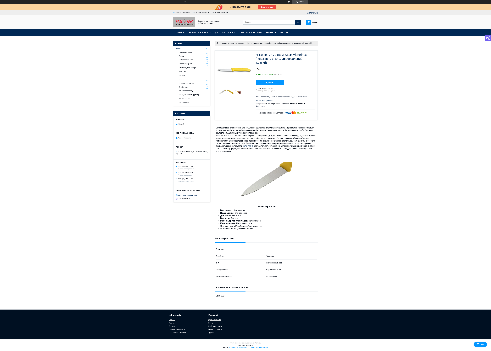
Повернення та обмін (251, 33)
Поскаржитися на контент (238, 347)
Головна (180, 33)
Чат (482, 344)
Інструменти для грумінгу (189, 95)
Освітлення (183, 87)
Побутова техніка (186, 60)
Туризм (182, 75)
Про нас (284, 33)
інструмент (248, 146)
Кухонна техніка (185, 52)
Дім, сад (182, 71)
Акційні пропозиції (186, 91)
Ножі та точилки (237, 43)
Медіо (181, 79)
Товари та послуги (198, 33)
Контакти (271, 33)
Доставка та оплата (225, 33)
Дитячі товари (184, 98)
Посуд (226, 43)
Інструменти (184, 102)
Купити (270, 82)
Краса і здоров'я (186, 64)
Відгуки (172, 326)
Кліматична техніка (186, 83)
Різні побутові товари (187, 68)
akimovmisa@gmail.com (187, 195)
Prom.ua (258, 343)
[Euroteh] (184, 26)
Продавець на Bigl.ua (245, 345)
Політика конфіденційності (258, 347)
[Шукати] (298, 22)
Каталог (179, 48)
